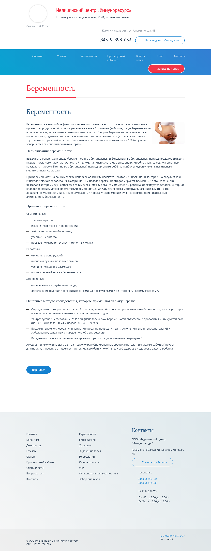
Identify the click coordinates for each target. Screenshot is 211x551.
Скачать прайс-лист (154, 462)
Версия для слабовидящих (162, 40)
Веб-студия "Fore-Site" (172, 535)
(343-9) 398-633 (115, 40)
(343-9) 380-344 (147, 479)
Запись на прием (168, 68)
